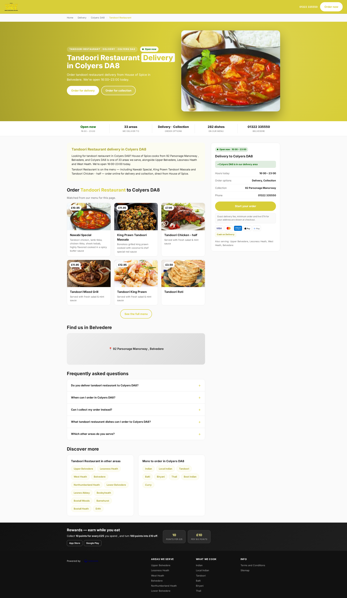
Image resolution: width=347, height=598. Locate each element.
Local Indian (165, 468)
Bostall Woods (82, 500)
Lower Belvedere (116, 484)
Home (70, 17)
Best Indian (190, 476)
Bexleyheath (104, 492)
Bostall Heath (81, 508)
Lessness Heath (109, 468)
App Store (74, 543)
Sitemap (245, 570)
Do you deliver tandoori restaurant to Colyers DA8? (104, 385)
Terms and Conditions (253, 565)
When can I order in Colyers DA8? (93, 397)
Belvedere (100, 476)
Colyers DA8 (98, 17)
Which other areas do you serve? (93, 434)
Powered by (73, 560)
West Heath (80, 476)
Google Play (92, 543)
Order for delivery (83, 90)
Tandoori (184, 468)
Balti (147, 476)
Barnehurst (103, 500)
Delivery (82, 17)
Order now (331, 7)
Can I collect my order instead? (91, 409)
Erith (98, 508)
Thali (174, 476)
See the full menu (136, 314)
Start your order (245, 206)
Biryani (161, 476)
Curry (148, 484)
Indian (148, 468)
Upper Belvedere (83, 468)
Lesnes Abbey (82, 492)
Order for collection (118, 90)
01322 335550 (308, 6)
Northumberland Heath (87, 484)
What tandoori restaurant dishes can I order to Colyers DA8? (111, 421)
